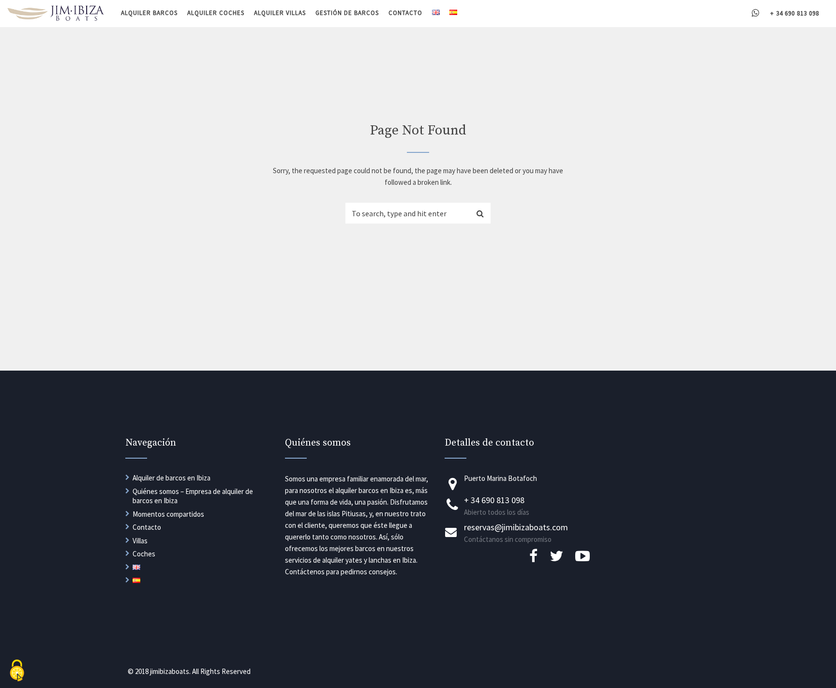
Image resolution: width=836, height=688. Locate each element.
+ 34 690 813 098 (794, 13)
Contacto (405, 13)
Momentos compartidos (168, 514)
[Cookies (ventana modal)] (17, 671)
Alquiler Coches (215, 13)
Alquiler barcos (149, 13)
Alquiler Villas (280, 13)
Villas (140, 540)
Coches (144, 553)
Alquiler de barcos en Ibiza (171, 477)
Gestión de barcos (347, 13)
